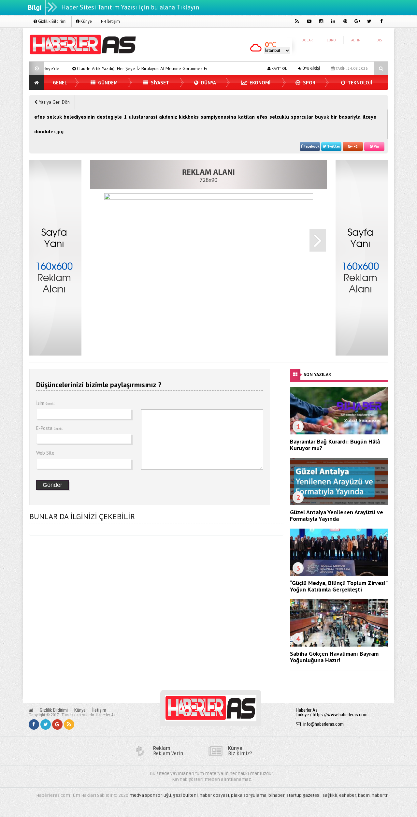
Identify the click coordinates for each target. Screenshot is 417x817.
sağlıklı (330, 795)
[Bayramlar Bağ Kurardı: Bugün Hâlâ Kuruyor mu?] (339, 433)
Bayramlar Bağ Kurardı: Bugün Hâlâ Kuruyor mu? (335, 445)
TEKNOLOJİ (359, 83)
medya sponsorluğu (150, 795)
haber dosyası (214, 795)
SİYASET (159, 83)
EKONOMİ (259, 83)
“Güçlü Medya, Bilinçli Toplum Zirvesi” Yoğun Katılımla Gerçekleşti (338, 586)
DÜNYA (208, 83)
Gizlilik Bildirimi (51, 21)
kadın (364, 795)
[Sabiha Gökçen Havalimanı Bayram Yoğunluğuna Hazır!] (339, 645)
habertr (380, 795)
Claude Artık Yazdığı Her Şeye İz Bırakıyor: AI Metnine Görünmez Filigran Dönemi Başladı (134, 68)
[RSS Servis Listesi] (69, 724)
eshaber (347, 795)
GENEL (60, 83)
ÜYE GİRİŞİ (310, 68)
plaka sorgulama (248, 795)
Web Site (45, 453)
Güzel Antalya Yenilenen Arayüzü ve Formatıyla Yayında (336, 515)
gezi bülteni (185, 795)
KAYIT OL (278, 68)
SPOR (308, 83)
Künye (85, 21)
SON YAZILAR (317, 374)
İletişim (113, 21)
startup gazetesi (303, 795)
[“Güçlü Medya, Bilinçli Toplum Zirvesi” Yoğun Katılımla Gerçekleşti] (339, 574)
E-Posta (50, 428)
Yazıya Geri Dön (53, 102)
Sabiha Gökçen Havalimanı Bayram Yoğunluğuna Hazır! (334, 657)
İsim (45, 403)
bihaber (276, 795)
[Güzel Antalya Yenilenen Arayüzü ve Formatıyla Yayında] (339, 503)
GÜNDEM (107, 83)
